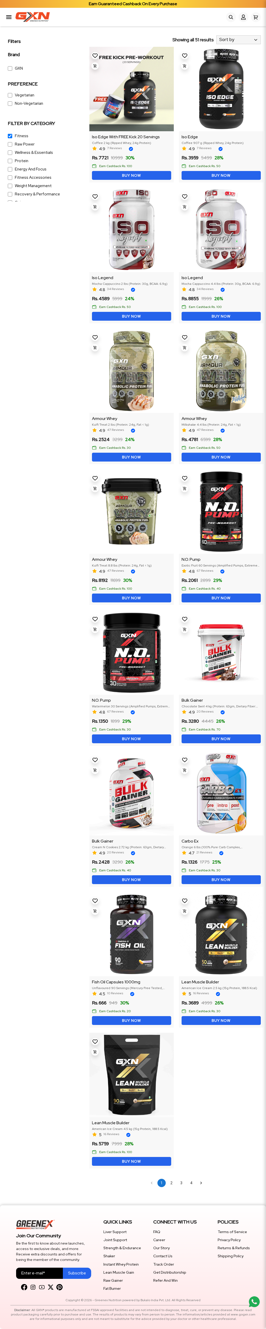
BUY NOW (131, 175)
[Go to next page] (201, 1183)
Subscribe (77, 1273)
